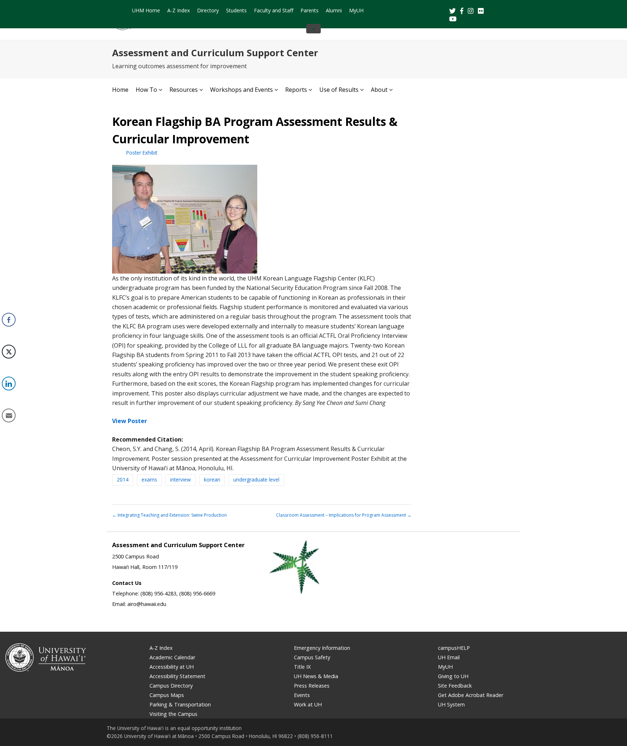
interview (180, 479)
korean (212, 479)
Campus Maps (166, 695)
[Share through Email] (9, 415)
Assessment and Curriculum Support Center (215, 52)
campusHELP (454, 647)
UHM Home (146, 10)
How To (146, 90)
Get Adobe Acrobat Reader (470, 695)
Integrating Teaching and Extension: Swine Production (169, 515)
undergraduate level (256, 479)
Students (236, 10)
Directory (208, 10)
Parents (309, 10)
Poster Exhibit (141, 152)
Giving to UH (453, 676)
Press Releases (311, 685)
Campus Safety (312, 657)
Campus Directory (171, 685)
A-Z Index (178, 10)
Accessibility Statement (177, 676)
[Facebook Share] (9, 320)
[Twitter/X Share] (9, 351)
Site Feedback (455, 685)
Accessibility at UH (171, 666)
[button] (8, 438)
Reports (296, 90)
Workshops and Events (241, 90)
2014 (122, 479)
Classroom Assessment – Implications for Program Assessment (343, 515)
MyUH (356, 10)
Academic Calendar (172, 657)
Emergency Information (322, 647)
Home (120, 90)
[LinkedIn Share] (9, 383)
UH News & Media (316, 676)
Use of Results (338, 90)
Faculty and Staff (273, 10)
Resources (183, 90)
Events (302, 695)
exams (149, 479)
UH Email (449, 657)
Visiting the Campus (173, 713)
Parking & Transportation (180, 704)
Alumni (334, 10)
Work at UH (308, 704)
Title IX (302, 666)
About (379, 90)
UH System (451, 704)
